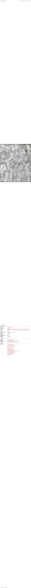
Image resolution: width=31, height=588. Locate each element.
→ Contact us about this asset (3, 587)
